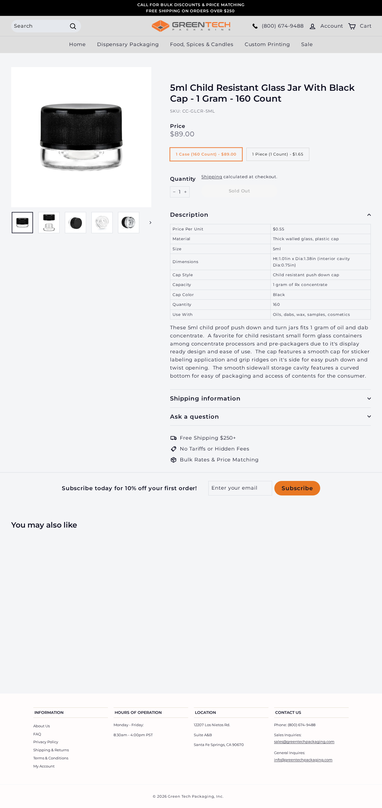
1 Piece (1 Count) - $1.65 (277, 154)
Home (77, 44)
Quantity (183, 179)
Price (177, 126)
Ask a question (194, 416)
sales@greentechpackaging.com (304, 741)
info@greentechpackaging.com (303, 759)
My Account (44, 766)
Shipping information (205, 398)
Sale (307, 44)
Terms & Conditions (50, 758)
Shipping (211, 176)
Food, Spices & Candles (202, 44)
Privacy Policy (45, 742)
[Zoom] (81, 137)
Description (189, 214)
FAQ (37, 734)
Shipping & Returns (51, 750)
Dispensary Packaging (128, 44)
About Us (41, 726)
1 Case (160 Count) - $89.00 (206, 154)
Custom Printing (267, 44)
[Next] (147, 222)
